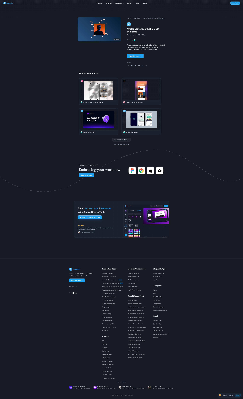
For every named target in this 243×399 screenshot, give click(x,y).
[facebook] (135, 65)
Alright (237, 395)
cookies (230, 395)
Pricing (144, 3)
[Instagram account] (73, 286)
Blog (137, 3)
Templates (109, 3)
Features (100, 3)
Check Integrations (86, 175)
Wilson (83, 232)
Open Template (134, 56)
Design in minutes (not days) (91, 217)
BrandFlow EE (118, 395)
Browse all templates (120, 140)
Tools (129, 3)
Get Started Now (76, 280)
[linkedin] (139, 65)
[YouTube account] (76, 286)
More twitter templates (121, 144)
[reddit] (142, 65)
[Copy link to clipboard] (146, 65)
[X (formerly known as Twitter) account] (70, 286)
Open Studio (234, 3)
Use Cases (118, 3)
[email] (128, 65)
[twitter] (131, 65)
